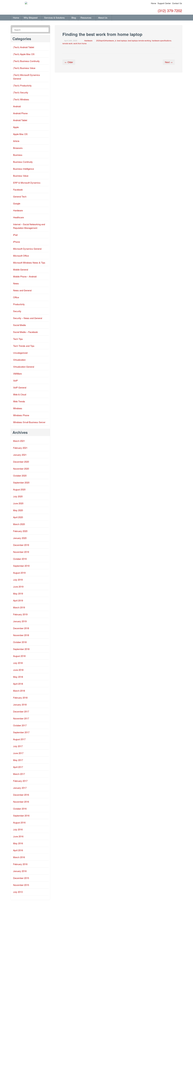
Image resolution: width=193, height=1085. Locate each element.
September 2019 (21, 565)
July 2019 (18, 579)
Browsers (18, 147)
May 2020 (18, 510)
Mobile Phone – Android (24, 276)
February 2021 (20, 447)
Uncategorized (20, 352)
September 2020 (21, 482)
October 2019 (20, 558)
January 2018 (20, 704)
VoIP (15, 380)
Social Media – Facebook (25, 332)
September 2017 (21, 732)
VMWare (17, 373)
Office (16, 297)
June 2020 (18, 503)
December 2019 (21, 544)
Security (17, 311)
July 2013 (18, 891)
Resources (86, 17)
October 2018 (20, 642)
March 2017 (19, 773)
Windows (17, 408)
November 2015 (21, 884)
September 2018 (21, 649)
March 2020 (19, 524)
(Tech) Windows (21, 99)
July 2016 (18, 829)
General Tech (19, 196)
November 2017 (21, 718)
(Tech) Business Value (24, 68)
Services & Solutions (54, 17)
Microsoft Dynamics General (27, 248)
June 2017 (18, 753)
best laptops (122, 40)
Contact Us (177, 3)
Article (16, 141)
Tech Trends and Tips (23, 345)
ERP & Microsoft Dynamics (26, 182)
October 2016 (20, 808)
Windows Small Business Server (29, 422)
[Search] (46, 29)
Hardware (88, 40)
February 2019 (20, 614)
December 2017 (21, 711)
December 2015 (21, 878)
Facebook (18, 189)
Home (153, 3)
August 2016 (19, 822)
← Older (69, 62)
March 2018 (19, 690)
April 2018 (18, 683)
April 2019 (18, 600)
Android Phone (20, 113)
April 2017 (18, 767)
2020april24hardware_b (106, 40)
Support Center (164, 3)
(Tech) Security (20, 92)
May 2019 (18, 593)
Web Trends (19, 401)
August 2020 (19, 489)
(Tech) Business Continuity (26, 61)
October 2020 (20, 475)
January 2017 (20, 787)
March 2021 (19, 440)
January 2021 (20, 454)
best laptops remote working (139, 40)
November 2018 (21, 635)
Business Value (20, 175)
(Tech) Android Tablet (23, 47)
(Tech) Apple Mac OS (24, 54)
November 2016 (21, 801)
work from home (80, 43)
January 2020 (20, 538)
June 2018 (18, 669)
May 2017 (18, 760)
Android (17, 106)
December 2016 (21, 794)
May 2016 (18, 843)
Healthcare (18, 217)
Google (16, 203)
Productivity (19, 304)
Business (17, 154)
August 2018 (19, 656)
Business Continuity (23, 161)
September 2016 (21, 815)
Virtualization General (23, 366)
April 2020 (18, 517)
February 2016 (20, 864)
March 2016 (19, 857)
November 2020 (21, 468)
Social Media (19, 325)
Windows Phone (21, 415)
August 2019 (19, 572)
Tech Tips (18, 338)
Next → (168, 62)
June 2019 (18, 586)
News (16, 283)
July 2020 (18, 496)
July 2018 (18, 662)
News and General (22, 290)
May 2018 (18, 676)
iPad (15, 234)
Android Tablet (20, 120)
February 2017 (20, 780)
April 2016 (18, 850)
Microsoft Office (21, 255)
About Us (103, 17)
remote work (67, 43)
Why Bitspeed (31, 17)
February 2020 (20, 531)
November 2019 (21, 551)
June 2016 (18, 836)
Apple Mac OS (20, 134)
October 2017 (20, 725)
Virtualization (19, 359)
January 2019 (20, 621)
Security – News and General (27, 318)
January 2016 (20, 871)
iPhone (16, 241)
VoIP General (19, 387)
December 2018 (21, 628)
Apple (16, 127)
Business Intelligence (23, 168)
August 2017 (19, 739)
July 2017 (18, 746)
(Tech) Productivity (22, 85)
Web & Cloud (19, 394)
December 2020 (21, 461)
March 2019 (19, 607)
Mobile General (20, 269)
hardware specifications (161, 40)
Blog (73, 17)
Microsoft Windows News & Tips (29, 262)
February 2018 (20, 697)
